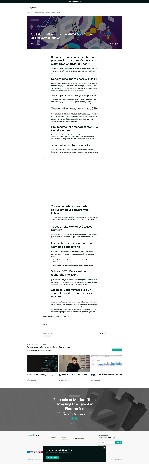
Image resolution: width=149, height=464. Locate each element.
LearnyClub (32, 459)
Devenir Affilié (114, 4)
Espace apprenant (90, 4)
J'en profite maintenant (52, 457)
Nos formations (53, 437)
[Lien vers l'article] (42, 368)
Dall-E (60, 86)
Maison (28, 12)
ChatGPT (65, 68)
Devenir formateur (107, 4)
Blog (31, 12)
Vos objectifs (53, 440)
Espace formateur (98, 4)
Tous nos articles (117, 349)
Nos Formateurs (54, 442)
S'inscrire (118, 442)
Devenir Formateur (65, 439)
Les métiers (53, 439)
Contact (120, 4)
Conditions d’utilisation (117, 459)
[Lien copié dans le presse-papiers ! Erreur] (110, 44)
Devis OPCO (64, 437)
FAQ (62, 442)
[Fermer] (104, 447)
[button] (112, 8)
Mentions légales (108, 459)
